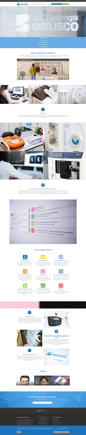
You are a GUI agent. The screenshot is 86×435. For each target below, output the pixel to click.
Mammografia (43, 274)
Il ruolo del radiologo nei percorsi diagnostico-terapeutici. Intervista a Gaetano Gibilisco (42, 382)
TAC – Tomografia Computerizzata (61, 274)
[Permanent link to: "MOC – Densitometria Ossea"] (25, 271)
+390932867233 (19, 0)
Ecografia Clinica (25, 260)
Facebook (46, 410)
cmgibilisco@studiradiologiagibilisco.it (29, 0)
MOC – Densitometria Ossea (25, 274)
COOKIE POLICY (55, 428)
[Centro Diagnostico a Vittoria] (22, 4)
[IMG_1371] (21, 137)
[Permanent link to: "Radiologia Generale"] (43, 257)
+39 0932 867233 (43, 418)
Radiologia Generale (43, 260)
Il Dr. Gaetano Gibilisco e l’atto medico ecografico (24, 383)
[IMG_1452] (64, 137)
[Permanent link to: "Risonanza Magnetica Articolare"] (25, 285)
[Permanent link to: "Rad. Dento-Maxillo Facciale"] (61, 257)
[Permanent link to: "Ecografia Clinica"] (25, 257)
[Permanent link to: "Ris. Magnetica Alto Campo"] (43, 285)
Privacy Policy (37, 0)
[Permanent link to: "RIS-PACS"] (61, 285)
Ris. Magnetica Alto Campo (43, 289)
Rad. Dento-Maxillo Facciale (61, 260)
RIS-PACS (61, 289)
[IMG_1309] (21, 165)
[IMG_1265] (71, 94)
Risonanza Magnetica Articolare (25, 289)
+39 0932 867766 (43, 419)
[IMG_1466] (43, 94)
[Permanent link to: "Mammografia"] (43, 271)
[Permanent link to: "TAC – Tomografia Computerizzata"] (61, 271)
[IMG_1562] (14, 94)
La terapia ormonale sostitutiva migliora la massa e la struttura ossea (60, 382)
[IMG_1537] (64, 165)
